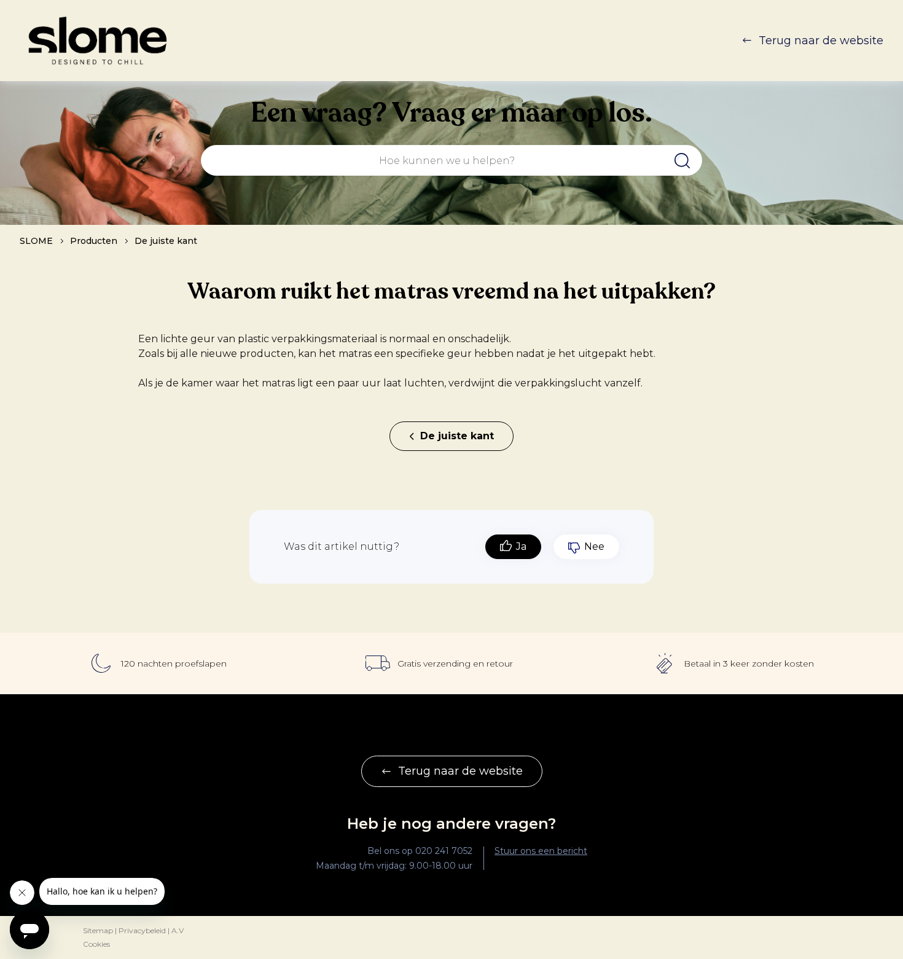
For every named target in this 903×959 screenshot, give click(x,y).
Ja (521, 546)
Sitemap (98, 930)
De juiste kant (166, 240)
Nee (594, 546)
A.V (177, 930)
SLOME (36, 240)
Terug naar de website (821, 40)
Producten (93, 240)
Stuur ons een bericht (541, 850)
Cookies (96, 944)
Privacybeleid (142, 930)
